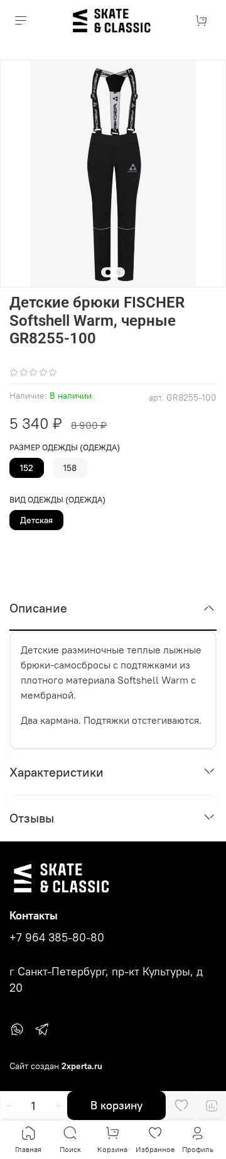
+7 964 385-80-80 (56, 938)
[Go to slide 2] (118, 272)
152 (26, 468)
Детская (36, 520)
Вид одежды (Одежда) (57, 499)
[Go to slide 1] (107, 272)
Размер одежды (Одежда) (64, 447)
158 (70, 468)
